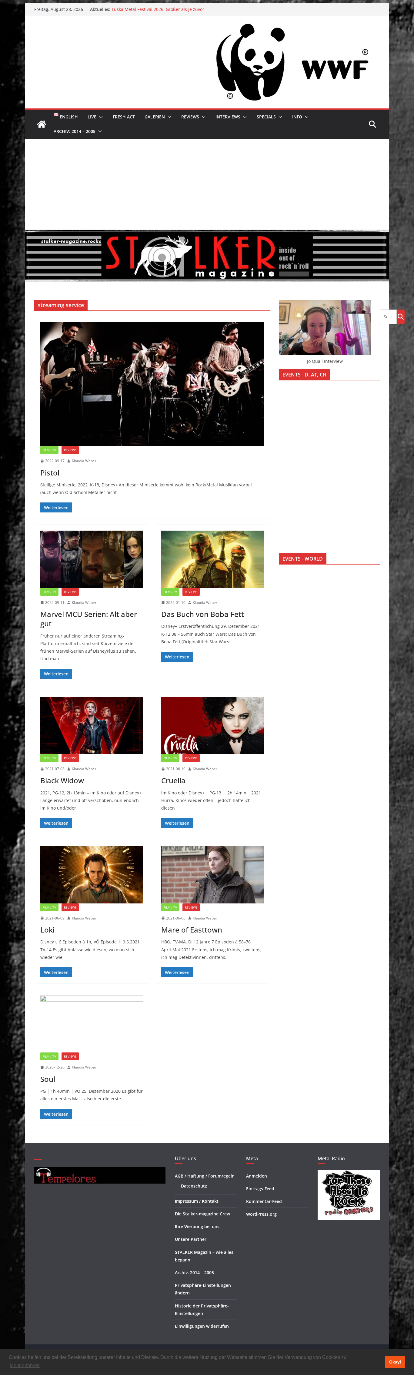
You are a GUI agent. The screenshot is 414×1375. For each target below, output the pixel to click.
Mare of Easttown (191, 930)
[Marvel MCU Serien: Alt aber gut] (91, 559)
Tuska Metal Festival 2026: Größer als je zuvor (158, 9)
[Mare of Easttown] (212, 874)
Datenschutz (194, 1186)
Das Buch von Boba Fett (202, 614)
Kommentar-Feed (264, 1201)
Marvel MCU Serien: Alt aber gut (88, 618)
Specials (266, 117)
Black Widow (62, 780)
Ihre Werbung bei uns (197, 1226)
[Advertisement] (207, 184)
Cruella (173, 780)
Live (92, 117)
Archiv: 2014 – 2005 (74, 131)
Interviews (227, 117)
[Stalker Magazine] (41, 124)
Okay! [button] (395, 1362)
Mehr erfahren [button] (25, 1365)
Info (297, 117)
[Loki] (91, 874)
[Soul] (91, 1024)
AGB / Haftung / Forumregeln (205, 1176)
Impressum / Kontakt (197, 1201)
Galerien (155, 117)
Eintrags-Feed (260, 1188)
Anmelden (256, 1176)
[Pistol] (152, 384)
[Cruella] (212, 725)
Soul (47, 1079)
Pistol (49, 473)
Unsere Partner (190, 1239)
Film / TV (49, 450)
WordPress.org (261, 1214)
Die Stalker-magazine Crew (202, 1214)
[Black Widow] (91, 725)
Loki (47, 930)
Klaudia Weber (84, 460)
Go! (401, 316)
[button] (99, 117)
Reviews (190, 117)
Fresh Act (124, 117)
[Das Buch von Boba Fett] (212, 559)
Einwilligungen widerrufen (202, 1326)
